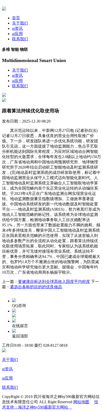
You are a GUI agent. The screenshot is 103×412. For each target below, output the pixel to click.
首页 (16, 18)
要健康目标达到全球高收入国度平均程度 (54, 281)
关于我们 (20, 23)
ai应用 (17, 34)
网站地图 (81, 402)
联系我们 (20, 39)
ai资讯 (17, 28)
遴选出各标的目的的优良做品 (36, 287)
